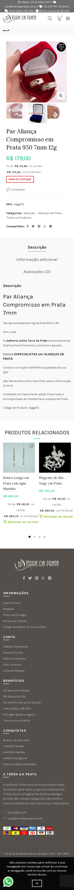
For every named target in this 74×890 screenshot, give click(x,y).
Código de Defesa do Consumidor (25, 627)
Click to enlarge (61, 96)
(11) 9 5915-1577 (17, 812)
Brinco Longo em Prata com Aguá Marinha (16, 483)
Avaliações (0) (37, 271)
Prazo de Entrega (14, 615)
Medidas (8, 609)
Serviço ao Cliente (15, 621)
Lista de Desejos (14, 670)
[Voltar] (6, 30)
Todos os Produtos (19, 217)
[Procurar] (50, 18)
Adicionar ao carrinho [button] (23, 522)
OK (37, 883)
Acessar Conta (13, 652)
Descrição (37, 247)
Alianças (29, 213)
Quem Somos (12, 603)
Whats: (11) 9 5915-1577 (36, 2)
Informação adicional (37, 259)
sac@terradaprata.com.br (21, 6)
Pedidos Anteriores (15, 646)
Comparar (18, 189)
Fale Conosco (12, 664)
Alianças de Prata (49, 213)
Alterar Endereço (14, 658)
